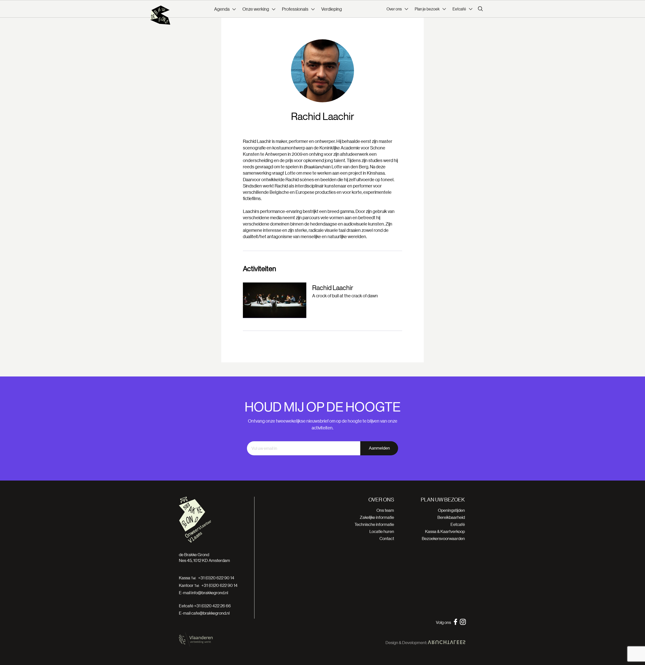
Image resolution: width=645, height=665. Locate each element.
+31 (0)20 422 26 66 (212, 605)
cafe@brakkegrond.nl (210, 613)
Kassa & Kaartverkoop (445, 531)
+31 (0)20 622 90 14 (216, 577)
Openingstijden (451, 510)
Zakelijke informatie (377, 517)
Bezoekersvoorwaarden (443, 538)
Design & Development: (406, 642)
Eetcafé (457, 524)
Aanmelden (379, 448)
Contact (386, 538)
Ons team (385, 510)
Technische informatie (374, 524)
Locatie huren (381, 531)
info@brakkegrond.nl (209, 592)
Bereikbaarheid (451, 517)
